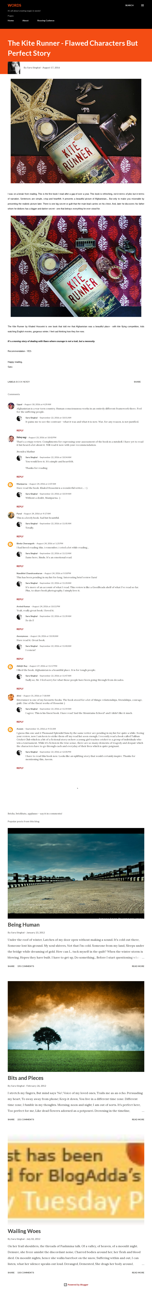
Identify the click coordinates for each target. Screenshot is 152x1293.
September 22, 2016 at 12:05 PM (55, 752)
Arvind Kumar (23, 606)
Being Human (24, 924)
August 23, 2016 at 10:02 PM (42, 437)
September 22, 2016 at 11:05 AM (55, 523)
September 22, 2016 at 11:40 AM (55, 646)
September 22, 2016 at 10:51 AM (55, 417)
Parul (19, 513)
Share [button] (137, 381)
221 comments (25, 1119)
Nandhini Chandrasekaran (29, 573)
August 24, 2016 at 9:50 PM (58, 573)
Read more (138, 966)
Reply (20, 430)
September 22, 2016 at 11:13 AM (55, 553)
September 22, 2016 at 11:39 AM (55, 616)
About (25, 20)
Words (14, 5)
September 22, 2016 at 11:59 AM (55, 709)
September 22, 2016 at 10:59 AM (55, 493)
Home (11, 20)
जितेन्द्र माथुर (21, 437)
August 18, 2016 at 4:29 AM (37, 404)
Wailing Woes (24, 1231)
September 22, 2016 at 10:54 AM (55, 457)
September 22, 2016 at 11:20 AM (55, 583)
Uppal (19, 404)
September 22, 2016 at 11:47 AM (55, 675)
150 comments (25, 1272)
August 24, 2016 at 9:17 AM (37, 513)
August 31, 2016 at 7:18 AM (36, 695)
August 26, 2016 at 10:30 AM (44, 636)
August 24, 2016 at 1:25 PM (50, 543)
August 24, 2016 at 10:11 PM (46, 606)
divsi (19, 695)
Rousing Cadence (45, 20)
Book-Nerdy (23, 381)
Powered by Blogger (77, 1284)
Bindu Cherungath (25, 543)
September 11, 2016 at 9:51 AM (41, 728)
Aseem (20, 728)
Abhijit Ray (22, 666)
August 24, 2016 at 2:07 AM (42, 484)
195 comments (25, 966)
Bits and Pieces (25, 1078)
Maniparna (22, 484)
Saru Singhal (32, 417)
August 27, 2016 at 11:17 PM (43, 666)
